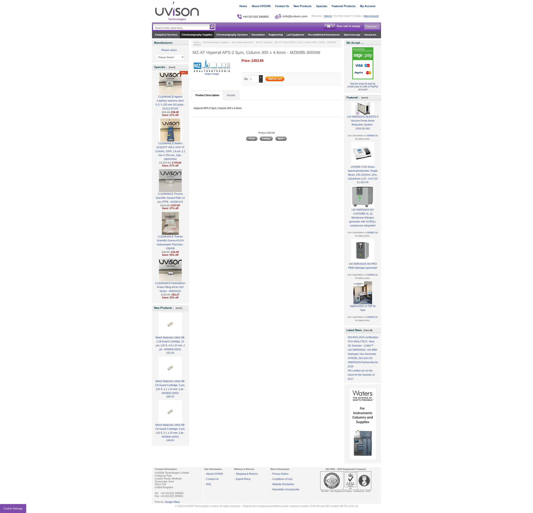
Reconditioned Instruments (324, 34)
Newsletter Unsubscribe (285, 489)
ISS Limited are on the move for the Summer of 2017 (361, 374)
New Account (371, 16)
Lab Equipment (295, 34)
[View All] (368, 330)
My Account (367, 6)
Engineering (276, 34)
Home (243, 6)
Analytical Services (166, 34)
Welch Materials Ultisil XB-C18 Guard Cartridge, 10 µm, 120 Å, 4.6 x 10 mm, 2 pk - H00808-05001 (170, 343)
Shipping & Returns (247, 473)
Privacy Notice (280, 473)
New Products (302, 6)
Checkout (371, 26)
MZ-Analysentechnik (242, 42)
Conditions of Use (282, 479)
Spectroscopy (352, 34)
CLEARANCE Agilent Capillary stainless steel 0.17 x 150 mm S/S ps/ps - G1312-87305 (170, 102)
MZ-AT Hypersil (264, 42)
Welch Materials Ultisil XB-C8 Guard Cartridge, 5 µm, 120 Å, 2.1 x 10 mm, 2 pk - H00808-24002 (170, 431)
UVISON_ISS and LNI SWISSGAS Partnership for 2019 (363, 362)
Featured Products (343, 6)
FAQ (208, 484)
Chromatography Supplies (197, 34)
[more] (171, 67)
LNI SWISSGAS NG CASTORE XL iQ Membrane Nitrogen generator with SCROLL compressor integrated (362, 217)
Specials (321, 6)
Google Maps (172, 502)
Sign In (328, 16)
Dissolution (258, 34)
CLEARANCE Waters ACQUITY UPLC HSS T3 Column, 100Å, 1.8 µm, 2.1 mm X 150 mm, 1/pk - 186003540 (170, 151)
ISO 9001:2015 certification (363, 337)
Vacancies (370, 34)
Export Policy (243, 479)
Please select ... (170, 50)
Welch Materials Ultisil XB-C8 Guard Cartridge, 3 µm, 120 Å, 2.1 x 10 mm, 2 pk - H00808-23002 (170, 387)
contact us (372, 135)
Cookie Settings (13, 508)
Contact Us (282, 6)
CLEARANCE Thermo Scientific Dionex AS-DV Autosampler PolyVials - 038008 (170, 242)
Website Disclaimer (283, 484)
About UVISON (261, 6)
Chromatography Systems (232, 34)
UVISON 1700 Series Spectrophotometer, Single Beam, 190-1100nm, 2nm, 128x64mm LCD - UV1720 (363, 172)
